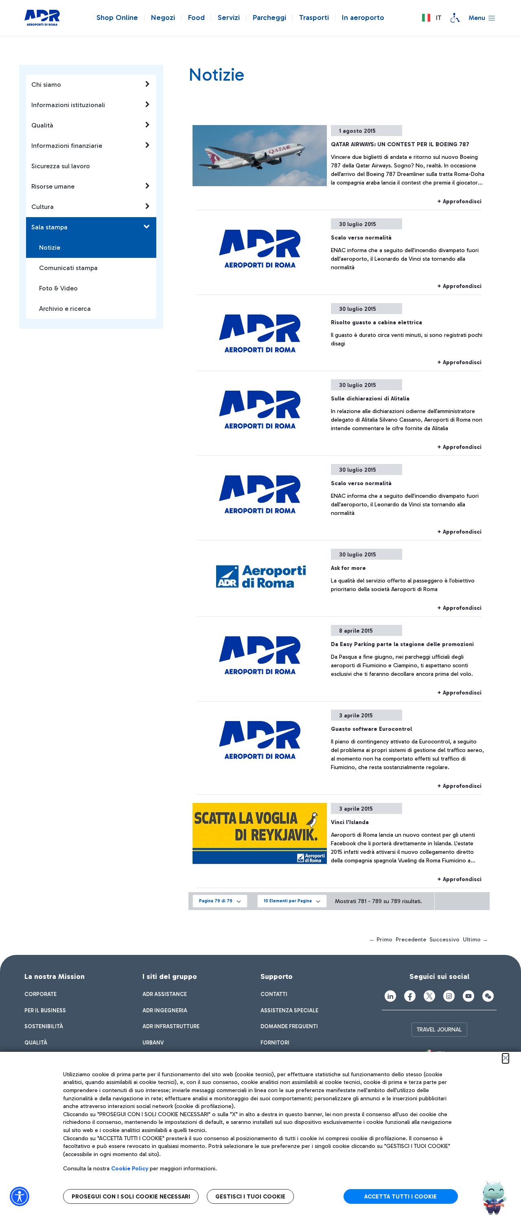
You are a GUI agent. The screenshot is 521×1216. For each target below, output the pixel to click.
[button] (431, 18)
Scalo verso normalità (361, 237)
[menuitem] (40, 994)
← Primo (380, 939)
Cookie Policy (129, 1168)
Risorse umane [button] (52, 186)
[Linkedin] (390, 996)
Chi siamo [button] (46, 84)
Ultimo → (475, 939)
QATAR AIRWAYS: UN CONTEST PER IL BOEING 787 (400, 144)
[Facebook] (410, 996)
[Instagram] (449, 996)
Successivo (444, 939)
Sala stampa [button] (49, 227)
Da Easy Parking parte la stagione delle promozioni (402, 644)
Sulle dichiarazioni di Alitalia (370, 398)
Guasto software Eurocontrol (371, 729)
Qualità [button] (42, 125)
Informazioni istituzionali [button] (68, 105)
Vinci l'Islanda (350, 822)
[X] (429, 996)
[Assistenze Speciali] (455, 18)
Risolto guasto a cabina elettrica (376, 322)
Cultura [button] (42, 207)
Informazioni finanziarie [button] (66, 146)
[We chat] (488, 996)
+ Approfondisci (459, 201)
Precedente (411, 939)
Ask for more (348, 568)
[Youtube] (468, 996)
